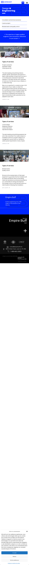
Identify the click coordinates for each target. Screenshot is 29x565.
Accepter (15, 552)
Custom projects (6, 23)
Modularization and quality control (10, 26)
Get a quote (5, 187)
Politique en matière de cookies (14, 563)
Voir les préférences (14, 560)
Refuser (14, 556)
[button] (27, 531)
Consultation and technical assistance (11, 20)
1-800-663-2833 (16, 251)
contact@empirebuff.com (16, 246)
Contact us (5, 99)
